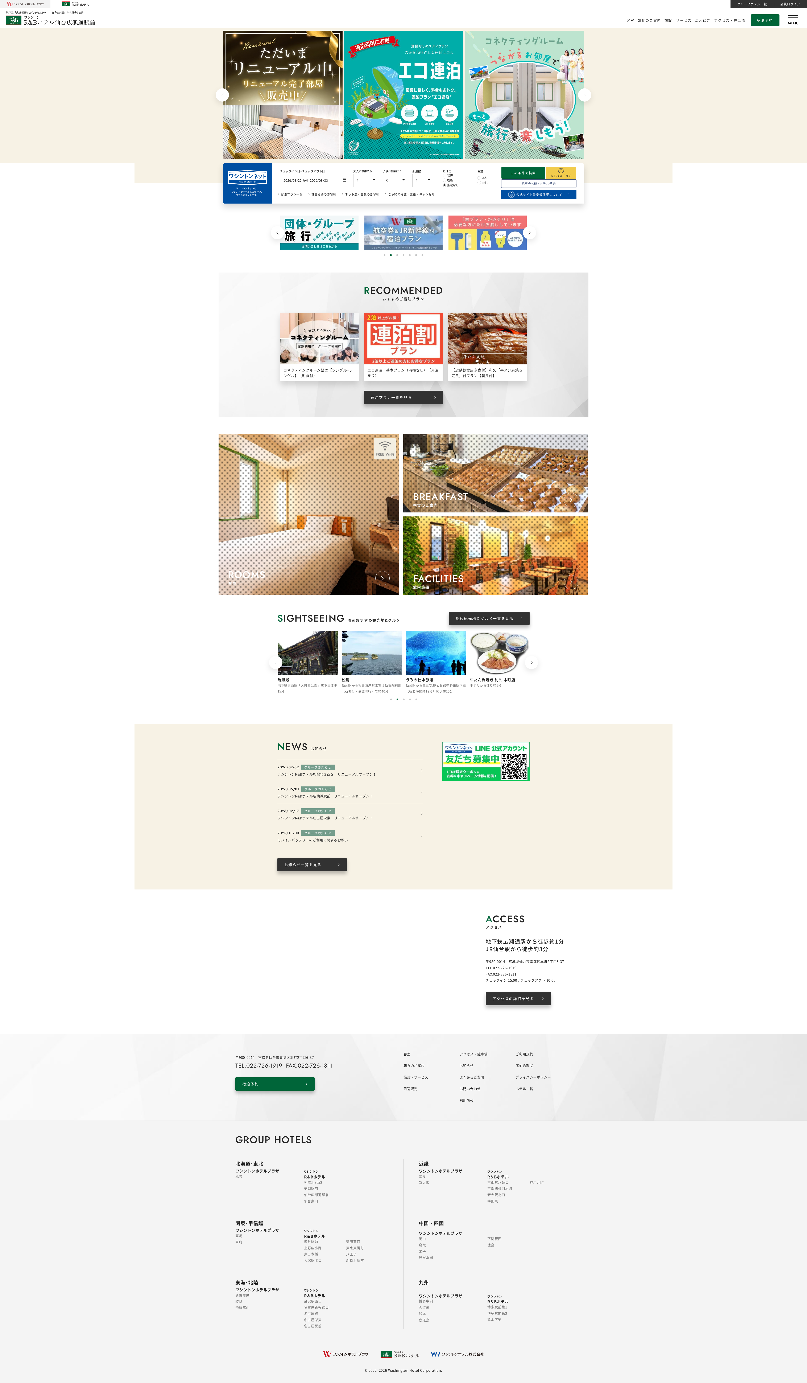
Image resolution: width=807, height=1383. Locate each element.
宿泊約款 (523, 1065)
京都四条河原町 (499, 1188)
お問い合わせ (470, 1088)
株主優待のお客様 (323, 194)
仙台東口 (311, 1200)
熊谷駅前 (311, 1241)
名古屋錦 (311, 1313)
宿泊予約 (765, 20)
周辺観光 (703, 20)
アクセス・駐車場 (729, 20)
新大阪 (424, 1182)
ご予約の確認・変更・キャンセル (411, 194)
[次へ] (584, 95)
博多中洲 (426, 1301)
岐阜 (239, 1301)
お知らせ (467, 1065)
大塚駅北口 (313, 1260)
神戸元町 (537, 1182)
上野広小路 (313, 1247)
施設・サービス (678, 20)
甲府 (239, 1241)
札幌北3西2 (313, 1182)
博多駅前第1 (497, 1306)
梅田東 (492, 1200)
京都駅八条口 (498, 1182)
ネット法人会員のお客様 (362, 194)
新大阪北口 (496, 1194)
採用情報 (467, 1100)
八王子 (351, 1253)
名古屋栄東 (313, 1319)
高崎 (239, 1235)
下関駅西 (494, 1238)
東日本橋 (311, 1253)
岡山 (422, 1238)
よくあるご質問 (472, 1077)
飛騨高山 (242, 1307)
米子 (422, 1251)
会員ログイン (790, 4)
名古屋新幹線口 (316, 1307)
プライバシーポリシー (533, 1077)
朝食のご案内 (649, 20)
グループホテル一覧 (752, 4)
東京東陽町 (355, 1247)
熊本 (422, 1313)
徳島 (490, 1244)
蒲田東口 (353, 1241)
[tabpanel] (283, 95)
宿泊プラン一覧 (292, 194)
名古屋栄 (242, 1295)
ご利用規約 (524, 1053)
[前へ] (222, 95)
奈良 (422, 1176)
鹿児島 (424, 1319)
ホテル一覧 (524, 1088)
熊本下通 (494, 1319)
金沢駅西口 (313, 1301)
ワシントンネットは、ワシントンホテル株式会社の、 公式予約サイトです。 (247, 191)
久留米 (424, 1307)
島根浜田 (426, 1257)
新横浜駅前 (355, 1260)
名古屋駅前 (313, 1325)
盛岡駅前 (311, 1188)
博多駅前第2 (497, 1313)
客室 (630, 20)
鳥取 (422, 1244)
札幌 (239, 1176)
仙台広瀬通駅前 (316, 1194)
